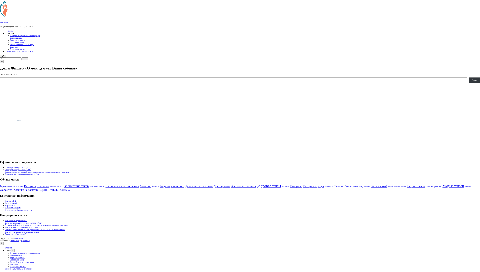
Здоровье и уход (17, 42)
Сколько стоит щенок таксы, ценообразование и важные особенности (35, 230)
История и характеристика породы (25, 36)
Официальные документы (357, 186)
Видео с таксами (56, 186)
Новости (339, 186)
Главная (10, 31)
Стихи (428, 186)
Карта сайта (10, 205)
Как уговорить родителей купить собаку (22, 227)
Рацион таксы (416, 186)
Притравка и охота (18, 49)
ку (69, 190)
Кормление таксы (17, 40)
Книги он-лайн (11, 203)
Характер (6, 189)
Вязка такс (145, 186)
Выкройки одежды (97, 186)
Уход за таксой (453, 186)
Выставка (14, 47)
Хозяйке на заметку (26, 189)
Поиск (474, 80)
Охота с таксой (379, 186)
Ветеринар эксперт (36, 186)
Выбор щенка (16, 38)
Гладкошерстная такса (172, 186)
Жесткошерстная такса (243, 186)
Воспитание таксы (76, 186)
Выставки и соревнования (122, 186)
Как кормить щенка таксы (16, 221)
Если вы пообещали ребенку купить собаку (23, 223)
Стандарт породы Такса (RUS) (18, 167)
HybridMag (25, 241)
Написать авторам (12, 208)
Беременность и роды (11, 186)
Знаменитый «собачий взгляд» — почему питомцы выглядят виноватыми (36, 225)
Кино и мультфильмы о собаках (20, 51)
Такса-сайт (4, 22)
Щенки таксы (49, 190)
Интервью (296, 186)
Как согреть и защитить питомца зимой (22, 232)
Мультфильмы (329, 186)
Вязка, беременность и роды (22, 45)
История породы (313, 186)
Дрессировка (222, 186)
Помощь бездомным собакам (397, 186)
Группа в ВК (10, 201)
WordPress (14, 241)
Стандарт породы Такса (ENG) (18, 170)
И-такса (285, 186)
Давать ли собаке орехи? (15, 234)
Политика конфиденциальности (18, 210)
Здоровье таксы (269, 186)
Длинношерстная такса (199, 186)
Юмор (63, 189)
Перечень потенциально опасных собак (22, 174)
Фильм (468, 186)
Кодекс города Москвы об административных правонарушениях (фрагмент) (37, 172)
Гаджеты (155, 186)
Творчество (436, 186)
